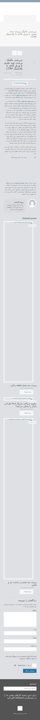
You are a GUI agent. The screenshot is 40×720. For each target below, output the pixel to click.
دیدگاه (34, 610)
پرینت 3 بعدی (8, 72)
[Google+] (21, 4)
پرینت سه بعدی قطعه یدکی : (23, 385)
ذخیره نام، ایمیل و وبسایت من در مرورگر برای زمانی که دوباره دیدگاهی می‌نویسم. (20, 657)
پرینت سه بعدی (19, 183)
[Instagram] (18, 4)
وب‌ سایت (33, 646)
